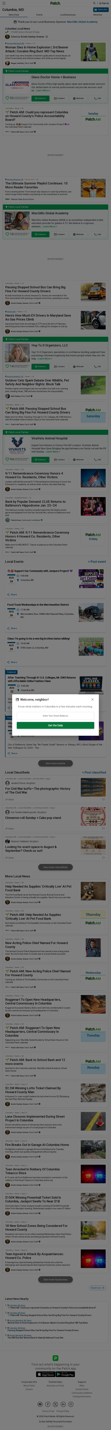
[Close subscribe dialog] (92, 699)
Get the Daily (55, 725)
